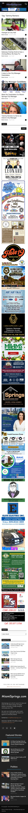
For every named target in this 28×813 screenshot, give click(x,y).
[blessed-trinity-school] (13, 625)
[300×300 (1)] (13, 383)
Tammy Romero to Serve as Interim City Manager (11, 117)
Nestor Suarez (5, 34)
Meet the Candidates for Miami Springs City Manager (13, 95)
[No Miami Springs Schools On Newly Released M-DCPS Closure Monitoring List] (5, 743)
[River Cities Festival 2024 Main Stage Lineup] (5, 653)
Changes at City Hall (9, 33)
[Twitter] (10, 728)
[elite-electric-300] (13, 525)
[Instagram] (6, 728)
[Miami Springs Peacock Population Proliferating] (5, 661)
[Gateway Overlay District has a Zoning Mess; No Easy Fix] (14, 44)
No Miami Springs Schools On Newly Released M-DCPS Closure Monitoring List (18, 742)
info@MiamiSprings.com (14, 717)
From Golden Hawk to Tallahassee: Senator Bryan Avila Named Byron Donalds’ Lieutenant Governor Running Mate (18, 776)
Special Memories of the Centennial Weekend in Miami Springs (17, 750)
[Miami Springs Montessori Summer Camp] (13, 220)
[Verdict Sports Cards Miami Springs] (13, 156)
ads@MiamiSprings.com (8, 722)
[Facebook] (3, 728)
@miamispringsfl (14, 686)
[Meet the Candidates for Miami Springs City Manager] (14, 86)
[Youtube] (14, 728)
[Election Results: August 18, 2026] (5, 798)
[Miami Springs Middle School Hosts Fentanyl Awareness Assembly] (5, 675)
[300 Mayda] (13, 430)
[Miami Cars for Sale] (13, 550)
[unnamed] (13, 587)
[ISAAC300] (13, 478)
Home (3, 13)
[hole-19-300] (13, 265)
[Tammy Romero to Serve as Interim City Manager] (14, 108)
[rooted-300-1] (13, 243)
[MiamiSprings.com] (14, 4)
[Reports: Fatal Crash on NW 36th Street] (5, 759)
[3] (13, 312)
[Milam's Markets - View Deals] (13, 360)
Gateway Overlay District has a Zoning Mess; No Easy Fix (12, 53)
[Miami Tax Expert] (13, 501)
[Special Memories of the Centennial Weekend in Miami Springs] (5, 751)
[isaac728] (14, 10)
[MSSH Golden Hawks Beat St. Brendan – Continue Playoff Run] (5, 668)
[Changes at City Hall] (14, 24)
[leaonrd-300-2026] (13, 180)
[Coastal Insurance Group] (13, 454)
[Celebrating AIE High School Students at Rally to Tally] (5, 646)
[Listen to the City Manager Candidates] (14, 65)
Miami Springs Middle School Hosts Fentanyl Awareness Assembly (18, 675)
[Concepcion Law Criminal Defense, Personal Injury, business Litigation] (13, 336)
